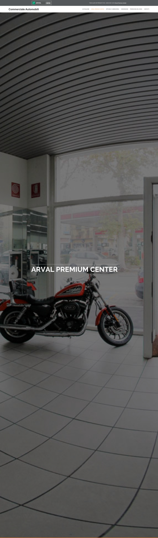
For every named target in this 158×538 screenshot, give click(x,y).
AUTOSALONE (85, 9)
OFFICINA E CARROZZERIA (112, 9)
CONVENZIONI (124, 9)
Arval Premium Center (120, 3)
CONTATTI (146, 9)
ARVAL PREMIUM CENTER (97, 9)
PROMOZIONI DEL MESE (136, 9)
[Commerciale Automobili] (24, 9)
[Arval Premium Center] (42, 3)
